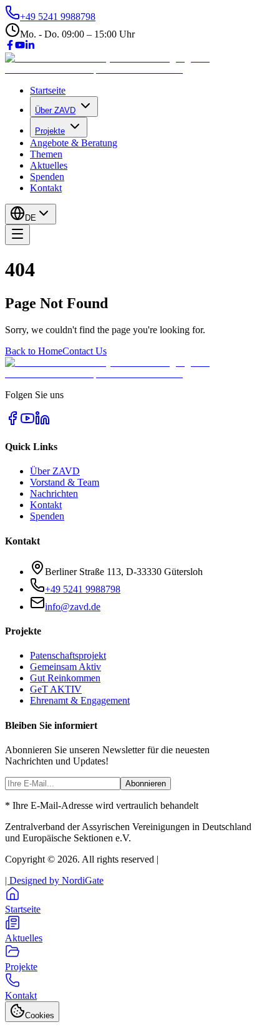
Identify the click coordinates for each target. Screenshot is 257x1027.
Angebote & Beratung (73, 143)
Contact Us (84, 351)
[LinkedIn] (30, 46)
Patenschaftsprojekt (68, 655)
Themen (46, 154)
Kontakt (46, 188)
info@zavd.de (72, 606)
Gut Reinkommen (65, 678)
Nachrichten (54, 493)
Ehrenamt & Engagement (80, 700)
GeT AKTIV (56, 689)
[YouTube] (20, 46)
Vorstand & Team (64, 482)
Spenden (47, 176)
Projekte (50, 131)
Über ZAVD (55, 110)
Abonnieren (145, 783)
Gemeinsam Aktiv (65, 666)
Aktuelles (48, 165)
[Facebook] (10, 46)
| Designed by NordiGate (54, 880)
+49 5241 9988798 (82, 589)
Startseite (47, 90)
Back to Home (33, 351)
